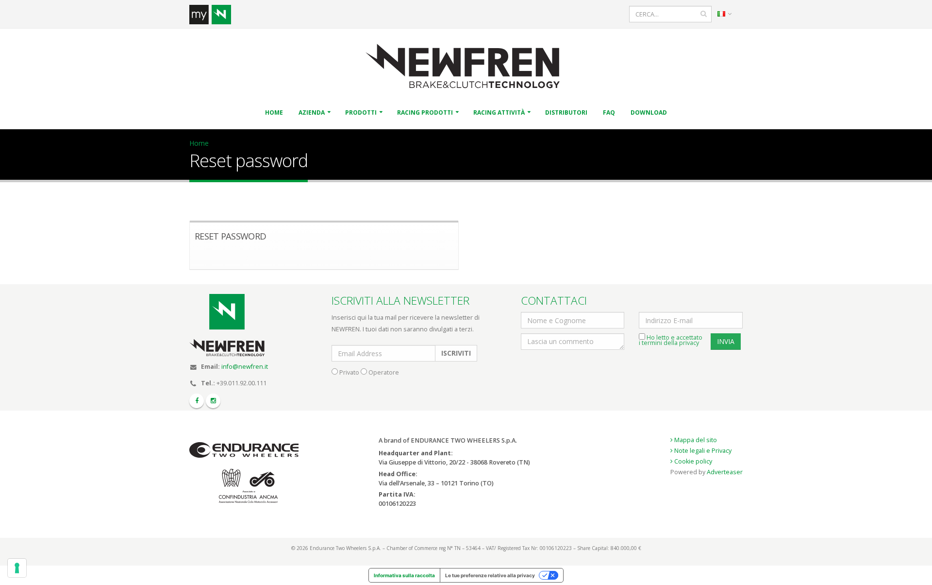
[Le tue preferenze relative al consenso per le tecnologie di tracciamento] (17, 568)
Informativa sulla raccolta (404, 575)
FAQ (609, 112)
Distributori (566, 112)
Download (649, 112)
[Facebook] (196, 401)
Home (274, 112)
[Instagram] (213, 401)
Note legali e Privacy (702, 451)
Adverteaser (725, 472)
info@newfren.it (244, 366)
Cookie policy (692, 461)
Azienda (312, 112)
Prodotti (361, 112)
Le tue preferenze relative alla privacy (490, 575)
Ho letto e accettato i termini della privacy (670, 340)
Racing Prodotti (425, 112)
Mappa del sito (695, 440)
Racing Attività (499, 112)
